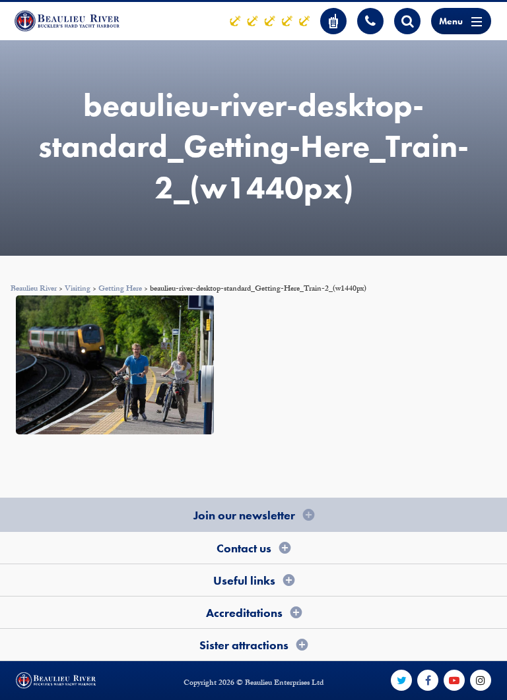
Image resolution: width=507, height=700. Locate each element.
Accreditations (244, 612)
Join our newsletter (244, 515)
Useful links (244, 580)
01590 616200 (370, 21)
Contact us (244, 548)
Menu (451, 21)
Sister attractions (243, 645)
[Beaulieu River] (67, 21)
